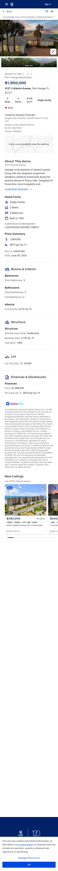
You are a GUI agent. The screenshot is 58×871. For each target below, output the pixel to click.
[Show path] (27, 74)
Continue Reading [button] (16, 189)
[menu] (7, 4)
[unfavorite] (42, 487)
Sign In (48, 4)
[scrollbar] (31, 537)
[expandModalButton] (53, 52)
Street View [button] (29, 65)
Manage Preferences (29, 858)
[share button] (51, 11)
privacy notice (26, 844)
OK (29, 864)
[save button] (47, 11)
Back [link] (9, 11)
